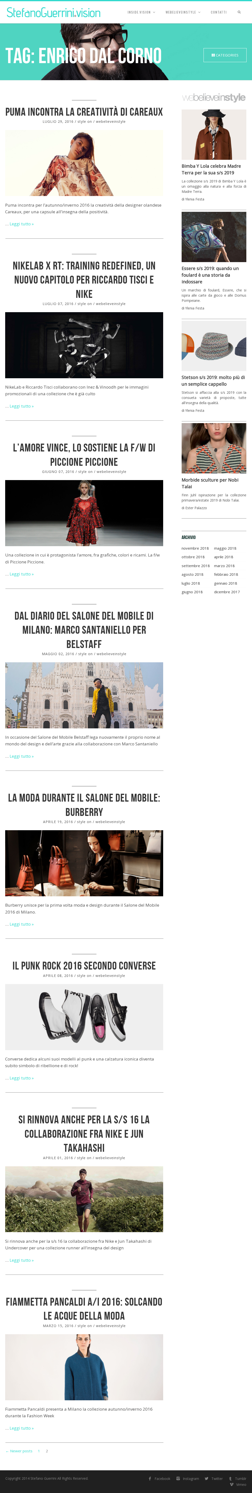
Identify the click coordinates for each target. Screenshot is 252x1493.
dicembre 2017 (227, 591)
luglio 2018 (191, 583)
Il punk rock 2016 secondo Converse (84, 965)
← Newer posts (18, 1450)
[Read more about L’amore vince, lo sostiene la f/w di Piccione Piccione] (84, 513)
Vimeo (241, 1484)
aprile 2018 (223, 556)
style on (85, 121)
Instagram (191, 1478)
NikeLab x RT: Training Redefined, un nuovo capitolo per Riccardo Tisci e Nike (84, 279)
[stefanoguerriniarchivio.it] (54, 12)
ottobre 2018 (193, 556)
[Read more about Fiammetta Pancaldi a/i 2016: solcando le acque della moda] (84, 1367)
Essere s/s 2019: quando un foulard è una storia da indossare (210, 275)
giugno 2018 (192, 591)
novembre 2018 (195, 548)
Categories (226, 55)
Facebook (162, 1478)
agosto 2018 (193, 574)
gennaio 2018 (225, 583)
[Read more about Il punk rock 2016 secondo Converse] (84, 1017)
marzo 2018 (224, 565)
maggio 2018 (225, 548)
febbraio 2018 (226, 574)
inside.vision (139, 12)
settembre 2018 (196, 565)
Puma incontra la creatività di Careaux (84, 112)
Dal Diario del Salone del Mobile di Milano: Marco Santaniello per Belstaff (84, 630)
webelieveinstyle (111, 121)
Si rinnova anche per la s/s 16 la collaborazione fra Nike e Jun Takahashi (84, 1133)
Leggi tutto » (22, 224)
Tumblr (240, 1478)
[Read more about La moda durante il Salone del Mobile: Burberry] (84, 863)
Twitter (217, 1478)
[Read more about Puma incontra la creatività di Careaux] (84, 163)
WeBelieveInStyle (181, 12)
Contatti (219, 12)
